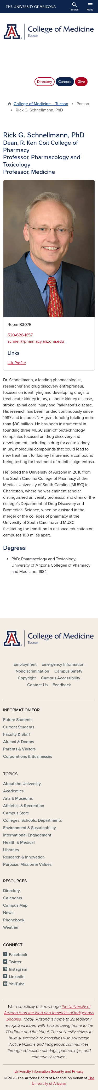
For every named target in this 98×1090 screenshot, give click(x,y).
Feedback (62, 685)
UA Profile (17, 363)
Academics (13, 791)
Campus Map (15, 905)
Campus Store (16, 813)
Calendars (12, 898)
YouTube (17, 984)
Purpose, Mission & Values (27, 864)
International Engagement (27, 835)
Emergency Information (63, 664)
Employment (25, 664)
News (8, 912)
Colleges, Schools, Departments (32, 820)
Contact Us (37, 685)
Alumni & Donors (18, 741)
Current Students (18, 727)
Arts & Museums (18, 798)
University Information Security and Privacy (49, 1071)
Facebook (18, 954)
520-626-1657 (20, 335)
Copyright (27, 678)
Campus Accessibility (60, 678)
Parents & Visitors (19, 749)
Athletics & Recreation (23, 805)
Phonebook (13, 920)
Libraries (11, 849)
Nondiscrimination (32, 671)
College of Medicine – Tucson (41, 103)
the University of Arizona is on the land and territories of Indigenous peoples (49, 1013)
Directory (44, 81)
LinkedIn (17, 976)
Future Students (17, 719)
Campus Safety (68, 671)
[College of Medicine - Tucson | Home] (49, 32)
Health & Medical (19, 842)
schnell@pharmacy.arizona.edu (36, 341)
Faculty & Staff (16, 734)
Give (81, 81)
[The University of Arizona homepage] (30, 6)
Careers (64, 81)
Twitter (15, 962)
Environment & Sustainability (29, 827)
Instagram (18, 969)
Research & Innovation (24, 857)
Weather (11, 927)
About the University (22, 783)
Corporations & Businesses (27, 756)
